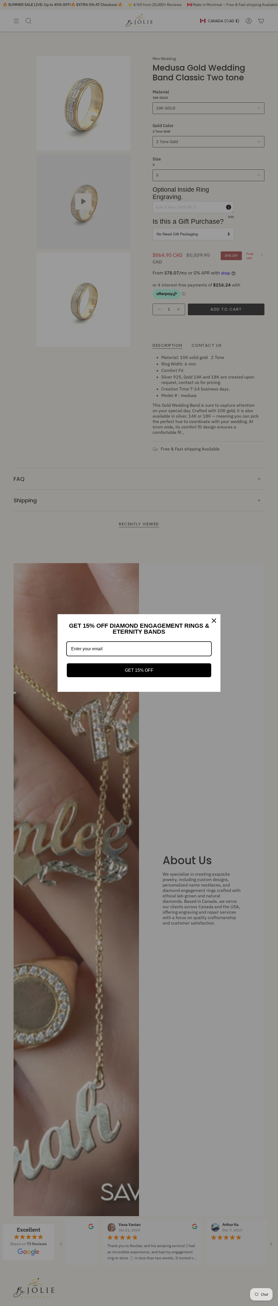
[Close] (213, 620)
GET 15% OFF (139, 670)
